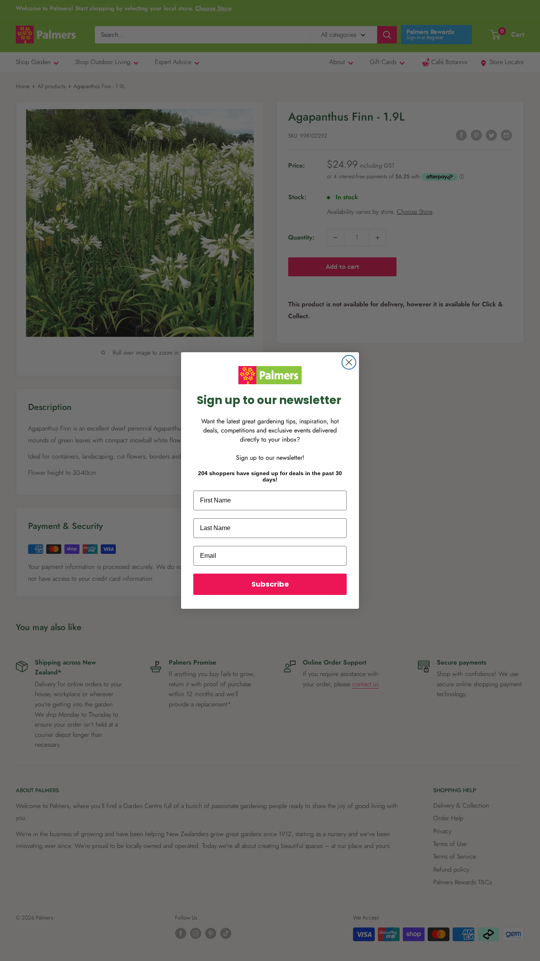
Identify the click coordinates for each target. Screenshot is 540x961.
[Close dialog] (349, 362)
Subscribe (270, 584)
